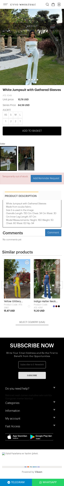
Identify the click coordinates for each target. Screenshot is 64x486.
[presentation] (4, 284)
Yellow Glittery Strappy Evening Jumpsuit (13, 301)
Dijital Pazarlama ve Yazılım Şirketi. (21, 454)
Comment (53, 232)
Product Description (21, 196)
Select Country (32, 322)
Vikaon (38, 472)
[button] (27, 79)
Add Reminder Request (46, 178)
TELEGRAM (18, 482)
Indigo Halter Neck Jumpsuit (45, 301)
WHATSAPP (50, 482)
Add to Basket (32, 131)
